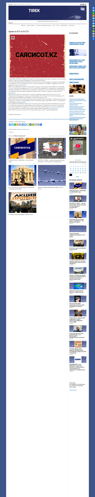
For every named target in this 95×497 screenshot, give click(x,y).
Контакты (28, 4)
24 (70, 172)
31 (70, 174)
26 (75, 172)
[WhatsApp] (93, 13)
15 (82, 168)
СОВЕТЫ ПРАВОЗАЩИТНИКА (76, 79)
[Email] (93, 33)
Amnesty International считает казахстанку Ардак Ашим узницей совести (77, 114)
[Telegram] (93, 18)
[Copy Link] (93, 36)
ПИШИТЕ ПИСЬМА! (74, 82)
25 (73, 172)
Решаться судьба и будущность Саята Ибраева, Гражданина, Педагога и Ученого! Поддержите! (77, 108)
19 (75, 170)
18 (73, 170)
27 (78, 172)
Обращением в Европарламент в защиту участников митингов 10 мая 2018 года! (77, 100)
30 (85, 172)
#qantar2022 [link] (22, 85)
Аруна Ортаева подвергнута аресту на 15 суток (50, 188)
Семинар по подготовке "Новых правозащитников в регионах (77, 43)
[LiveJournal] (93, 28)
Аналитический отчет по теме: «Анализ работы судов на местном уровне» (77, 61)
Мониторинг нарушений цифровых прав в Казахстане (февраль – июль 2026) (77, 320)
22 (82, 170)
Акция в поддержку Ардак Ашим (77, 111)
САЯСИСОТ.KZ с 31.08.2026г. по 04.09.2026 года (21, 161)
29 (82, 172)
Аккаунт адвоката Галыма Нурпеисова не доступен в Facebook (77, 262)
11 (73, 168)
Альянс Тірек (22, 4)
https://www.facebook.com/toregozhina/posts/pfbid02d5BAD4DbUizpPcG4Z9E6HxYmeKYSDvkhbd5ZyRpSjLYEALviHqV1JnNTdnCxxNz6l (44, 119)
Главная (16, 4)
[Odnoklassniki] (93, 15)
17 (70, 170)
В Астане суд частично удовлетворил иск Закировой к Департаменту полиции (76, 335)
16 (85, 168)
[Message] (93, 26)
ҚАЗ (54, 25)
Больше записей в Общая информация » (57, 135)
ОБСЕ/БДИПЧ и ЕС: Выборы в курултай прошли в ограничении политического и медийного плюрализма (77, 367)
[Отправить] (93, 39)
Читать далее (73, 390)
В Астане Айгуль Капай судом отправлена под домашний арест (21, 188)
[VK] (93, 21)
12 (75, 168)
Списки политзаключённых (43, 25)
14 (80, 168)
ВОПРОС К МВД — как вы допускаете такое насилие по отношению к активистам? (51, 161)
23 (85, 170)
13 (78, 168)
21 (80, 170)
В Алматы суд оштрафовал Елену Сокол (21, 214)
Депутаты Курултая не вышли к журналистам (76, 291)
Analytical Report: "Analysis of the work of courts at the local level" (77, 67)
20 (78, 170)
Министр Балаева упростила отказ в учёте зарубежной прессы (76, 305)
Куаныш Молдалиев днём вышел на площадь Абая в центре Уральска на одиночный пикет (77, 277)
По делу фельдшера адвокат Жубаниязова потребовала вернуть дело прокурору (77, 351)
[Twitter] (93, 10)
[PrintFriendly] (93, 31)
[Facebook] (93, 8)
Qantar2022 (63, 25)
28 (80, 172)
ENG (58, 25)
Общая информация (23, 129)
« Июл (77, 176)
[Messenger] (93, 23)
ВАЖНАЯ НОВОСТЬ (74, 74)
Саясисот (11, 132)
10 (70, 168)
